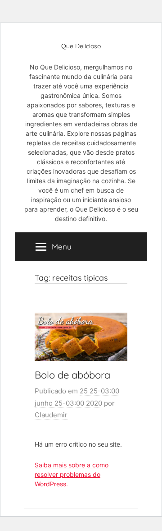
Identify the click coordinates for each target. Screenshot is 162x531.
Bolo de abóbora (72, 375)
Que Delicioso (81, 46)
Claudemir (51, 415)
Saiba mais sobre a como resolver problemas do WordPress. (71, 474)
